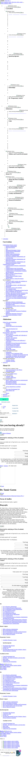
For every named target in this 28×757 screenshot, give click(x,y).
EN (3, 407)
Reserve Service (9, 334)
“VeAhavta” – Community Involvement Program (17, 354)
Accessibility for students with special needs (16, 356)
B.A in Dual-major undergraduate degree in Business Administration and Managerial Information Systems (15, 620)
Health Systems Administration (13, 254)
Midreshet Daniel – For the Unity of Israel (15, 357)
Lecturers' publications (11, 377)
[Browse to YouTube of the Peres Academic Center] (11, 743)
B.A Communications (8, 615)
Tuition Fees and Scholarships (9, 322)
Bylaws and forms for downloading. (14, 326)
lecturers (6, 465)
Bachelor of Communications (12, 255)
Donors (7, 393)
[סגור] (2, 435)
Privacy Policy (3, 669)
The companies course (11, 289)
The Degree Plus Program (9, 645)
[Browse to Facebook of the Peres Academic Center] (11, 745)
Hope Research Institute (11, 382)
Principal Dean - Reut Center (9, 332)
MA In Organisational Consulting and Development (14, 631)
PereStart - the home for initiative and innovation (17, 292)
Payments (8, 323)
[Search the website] (0, 410)
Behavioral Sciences (10, 247)
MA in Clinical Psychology (9, 634)
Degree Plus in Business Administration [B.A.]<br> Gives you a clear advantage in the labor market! (16, 298)
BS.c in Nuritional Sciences (9, 610)
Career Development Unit (11, 328)
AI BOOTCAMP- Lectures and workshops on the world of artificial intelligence (16, 282)
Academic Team (9, 376)
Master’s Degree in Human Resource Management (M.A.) (14, 274)
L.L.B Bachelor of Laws (8, 611)
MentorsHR (8, 286)
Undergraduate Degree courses (10, 245)
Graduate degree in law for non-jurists (14, 268)
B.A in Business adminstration (10, 606)
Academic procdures (10, 361)
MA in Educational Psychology (10, 630)
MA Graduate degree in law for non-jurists (12, 633)
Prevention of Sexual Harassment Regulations (16, 343)
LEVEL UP (8, 283)
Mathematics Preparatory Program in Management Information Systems (14, 314)
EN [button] (1, 404)
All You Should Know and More (13, 386)
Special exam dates (10, 339)
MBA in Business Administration (10, 629)
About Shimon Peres (10, 371)
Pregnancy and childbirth (11, 337)
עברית (4, 406)
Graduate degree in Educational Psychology (16, 269)
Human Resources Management (13, 251)
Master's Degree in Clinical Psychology (15, 278)
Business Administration (11, 246)
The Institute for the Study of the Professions (16, 384)
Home (1, 465)
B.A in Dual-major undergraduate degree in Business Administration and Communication (15, 623)
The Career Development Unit (13, 389)
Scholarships (8, 325)
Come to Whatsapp (6, 433)
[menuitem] (15, 277)
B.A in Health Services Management (11, 614)
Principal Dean (6, 660)
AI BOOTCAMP (7, 647)
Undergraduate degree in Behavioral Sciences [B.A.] (12, 495)
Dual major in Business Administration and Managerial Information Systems (15, 262)
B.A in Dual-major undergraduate (10, 690)
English (7, 330)
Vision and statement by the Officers (14, 369)
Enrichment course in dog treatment (14, 287)
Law (7, 248)
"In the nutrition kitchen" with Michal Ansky (16, 285)
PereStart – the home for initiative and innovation (14, 657)
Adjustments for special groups (13, 344)
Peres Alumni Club (10, 390)
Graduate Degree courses (8, 264)
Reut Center (8, 348)
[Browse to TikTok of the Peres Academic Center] (10, 747)
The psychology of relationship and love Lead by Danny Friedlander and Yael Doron (17, 291)
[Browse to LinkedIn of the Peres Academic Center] (11, 741)
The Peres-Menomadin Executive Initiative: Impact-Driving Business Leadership (15, 295)
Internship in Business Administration (14, 302)
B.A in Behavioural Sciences (9, 613)
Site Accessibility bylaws (11, 373)
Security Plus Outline (10, 349)
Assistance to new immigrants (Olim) (14, 353)
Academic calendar (10, 360)
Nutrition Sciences (10, 252)
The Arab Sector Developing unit (13, 347)
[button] (4, 399)
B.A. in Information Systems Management (12, 609)
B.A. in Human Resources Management (12, 608)
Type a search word (4, 412)
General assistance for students (13, 345)
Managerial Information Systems (13, 250)
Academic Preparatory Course (10, 640)
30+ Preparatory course (11, 309)
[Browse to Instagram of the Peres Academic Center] (11, 746)
